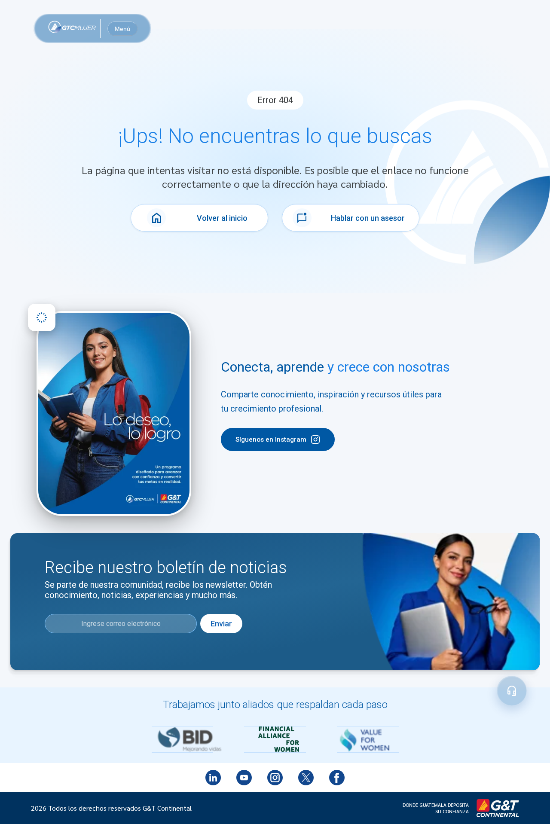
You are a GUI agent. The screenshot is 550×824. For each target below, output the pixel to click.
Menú (122, 28)
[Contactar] (512, 691)
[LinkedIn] (213, 777)
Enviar (221, 623)
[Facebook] (337, 777)
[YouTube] (244, 777)
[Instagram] (275, 777)
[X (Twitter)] (306, 777)
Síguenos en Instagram (270, 439)
